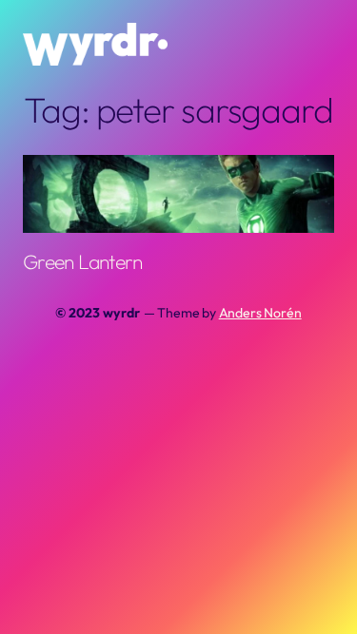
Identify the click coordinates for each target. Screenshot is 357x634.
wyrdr (121, 312)
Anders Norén (260, 312)
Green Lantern (83, 261)
